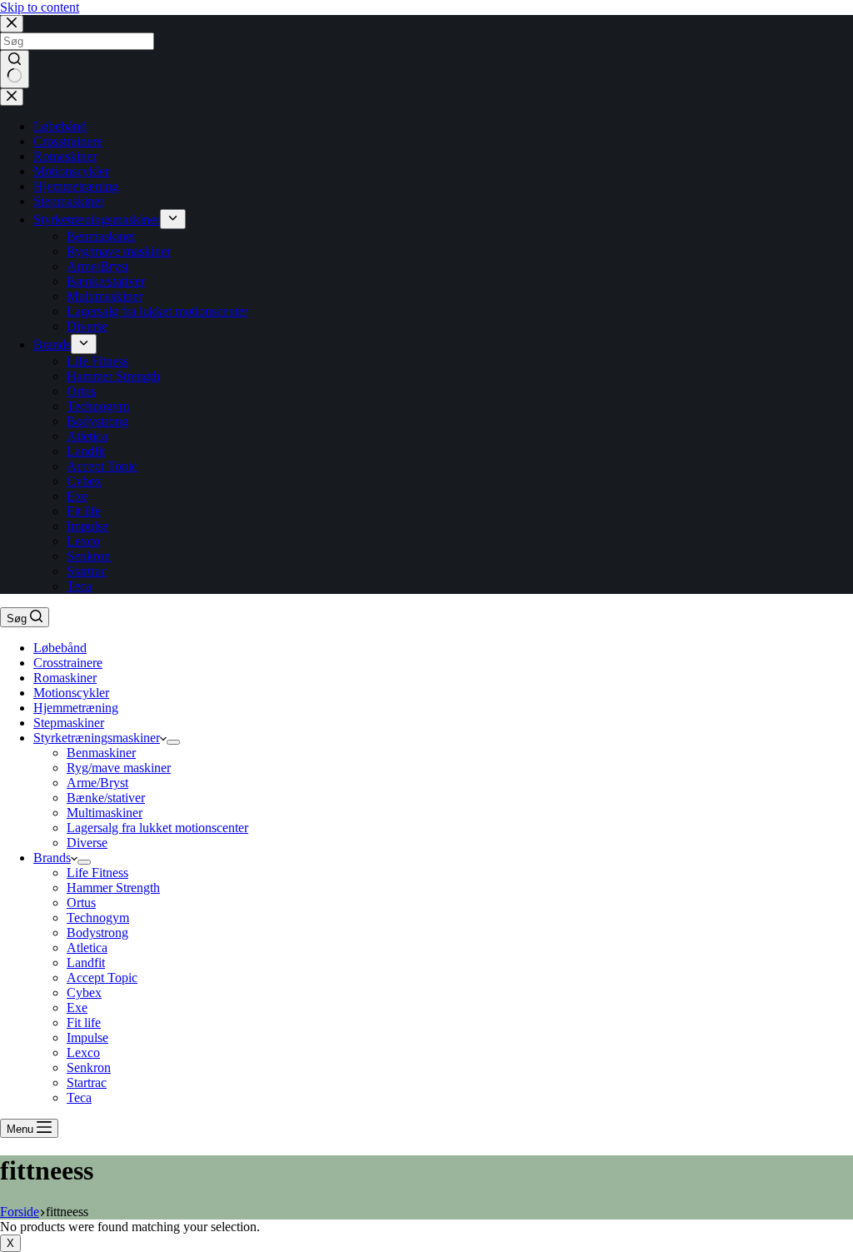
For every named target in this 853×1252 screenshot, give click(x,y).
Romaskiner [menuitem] (65, 156)
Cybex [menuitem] (84, 481)
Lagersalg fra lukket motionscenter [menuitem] (157, 311)
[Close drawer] (11, 97)
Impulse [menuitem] (87, 526)
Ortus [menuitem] (81, 391)
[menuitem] (173, 219)
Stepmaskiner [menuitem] (68, 201)
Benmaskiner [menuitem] (101, 236)
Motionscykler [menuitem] (71, 171)
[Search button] (14, 69)
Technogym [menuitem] (98, 406)
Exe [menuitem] (77, 496)
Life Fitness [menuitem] (97, 361)
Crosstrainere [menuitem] (67, 141)
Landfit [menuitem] (86, 451)
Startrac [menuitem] (87, 571)
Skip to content (39, 7)
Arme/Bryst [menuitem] (97, 266)
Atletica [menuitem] (87, 436)
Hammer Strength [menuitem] (113, 376)
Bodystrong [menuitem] (97, 421)
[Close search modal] (11, 23)
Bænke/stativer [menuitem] (106, 281)
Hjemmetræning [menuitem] (75, 186)
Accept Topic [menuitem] (102, 466)
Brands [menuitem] (52, 344)
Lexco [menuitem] (83, 541)
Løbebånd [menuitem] (60, 126)
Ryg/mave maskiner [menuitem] (119, 251)
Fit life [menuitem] (84, 511)
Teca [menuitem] (79, 586)
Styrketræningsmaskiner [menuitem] (96, 219)
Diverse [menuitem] (87, 326)
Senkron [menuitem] (89, 556)
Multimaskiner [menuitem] (104, 296)
